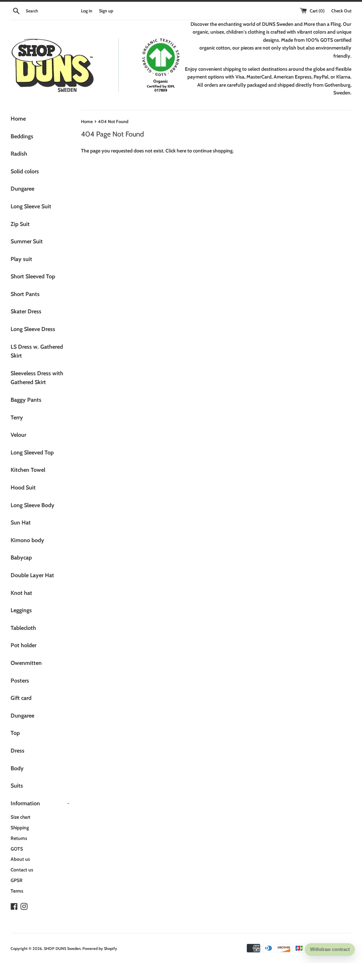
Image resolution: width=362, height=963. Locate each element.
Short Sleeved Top (33, 276)
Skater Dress (26, 311)
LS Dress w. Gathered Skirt (37, 351)
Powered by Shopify (99, 948)
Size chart (20, 817)
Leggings (21, 610)
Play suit (21, 259)
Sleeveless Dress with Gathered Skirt (37, 378)
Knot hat (21, 593)
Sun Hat (21, 522)
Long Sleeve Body (32, 505)
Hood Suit (23, 487)
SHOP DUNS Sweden (62, 948)
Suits (17, 785)
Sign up (106, 10)
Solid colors (25, 171)
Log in (86, 10)
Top (15, 733)
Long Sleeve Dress (33, 329)
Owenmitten (26, 663)
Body (17, 768)
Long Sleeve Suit (31, 206)
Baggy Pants (26, 399)
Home (18, 118)
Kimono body (27, 540)
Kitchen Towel (28, 469)
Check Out (341, 10)
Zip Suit (20, 224)
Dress (17, 750)
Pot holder (23, 645)
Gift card (21, 698)
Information (40, 803)
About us (20, 859)
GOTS (17, 849)
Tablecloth (23, 628)
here (181, 150)
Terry (17, 417)
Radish (19, 153)
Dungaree (22, 188)
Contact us (22, 869)
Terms (17, 891)
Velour (18, 434)
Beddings (22, 136)
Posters (20, 680)
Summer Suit (27, 241)
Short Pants (25, 294)
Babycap (21, 557)
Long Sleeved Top (32, 452)
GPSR (17, 880)
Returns (19, 838)
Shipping (20, 827)
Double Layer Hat (32, 575)
